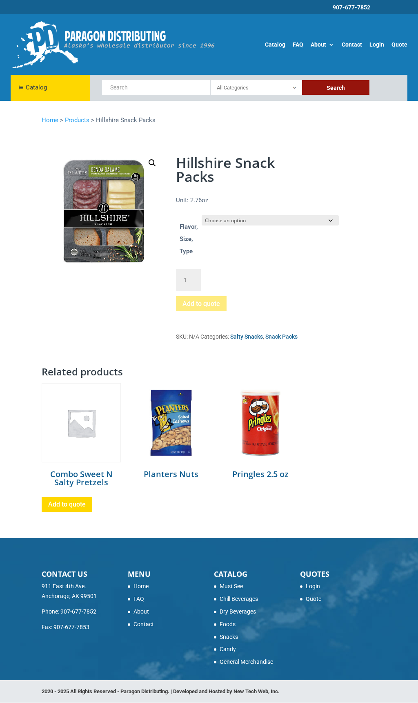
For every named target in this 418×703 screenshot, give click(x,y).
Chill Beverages (239, 599)
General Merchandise (246, 661)
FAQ (298, 45)
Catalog (275, 45)
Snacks (229, 637)
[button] (152, 163)
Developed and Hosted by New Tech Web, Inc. (226, 691)
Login (376, 45)
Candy (228, 649)
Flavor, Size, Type (189, 239)
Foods (228, 624)
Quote (399, 45)
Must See (231, 586)
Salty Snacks (246, 336)
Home (141, 586)
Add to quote (201, 304)
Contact (352, 45)
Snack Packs (281, 336)
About (318, 45)
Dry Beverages (238, 611)
